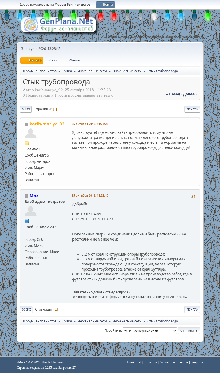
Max (34, 195)
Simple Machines (53, 362)
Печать (192, 109)
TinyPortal (134, 362)
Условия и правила (174, 362)
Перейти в (112, 330)
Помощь (151, 362)
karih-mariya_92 (47, 124)
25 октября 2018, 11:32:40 (90, 195)
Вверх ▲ (197, 362)
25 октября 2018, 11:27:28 (90, 124)
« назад (173, 94)
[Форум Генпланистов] (27, 233)
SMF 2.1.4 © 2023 (28, 362)
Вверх (26, 309)
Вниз (26, 109)
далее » (190, 94)
